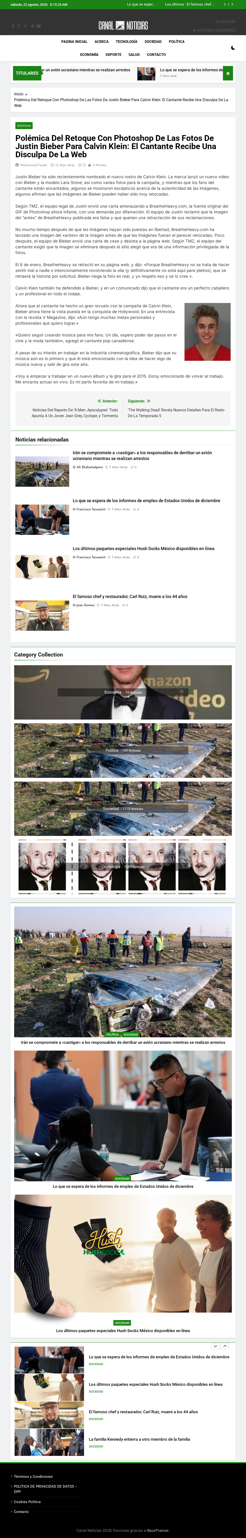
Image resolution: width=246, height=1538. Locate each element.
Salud (134, 55)
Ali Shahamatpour (90, 467)
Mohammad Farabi (33, 165)
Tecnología (126, 41)
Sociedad (153, 41)
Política (176, 41)
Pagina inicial (74, 41)
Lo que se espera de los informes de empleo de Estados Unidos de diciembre (171, 70)
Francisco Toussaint (91, 509)
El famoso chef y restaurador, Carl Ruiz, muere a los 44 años (130, 596)
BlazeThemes (158, 1530)
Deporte (113, 55)
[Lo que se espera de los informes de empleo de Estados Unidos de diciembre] (91, 76)
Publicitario (98, 1449)
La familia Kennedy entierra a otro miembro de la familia (139, 1412)
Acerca (102, 41)
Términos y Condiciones (33, 1476)
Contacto (156, 55)
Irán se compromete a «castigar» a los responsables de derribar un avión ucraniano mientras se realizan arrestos (123, 1042)
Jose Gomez (86, 605)
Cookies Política (27, 1502)
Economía (89, 55)
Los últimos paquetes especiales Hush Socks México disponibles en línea (175, 5)
